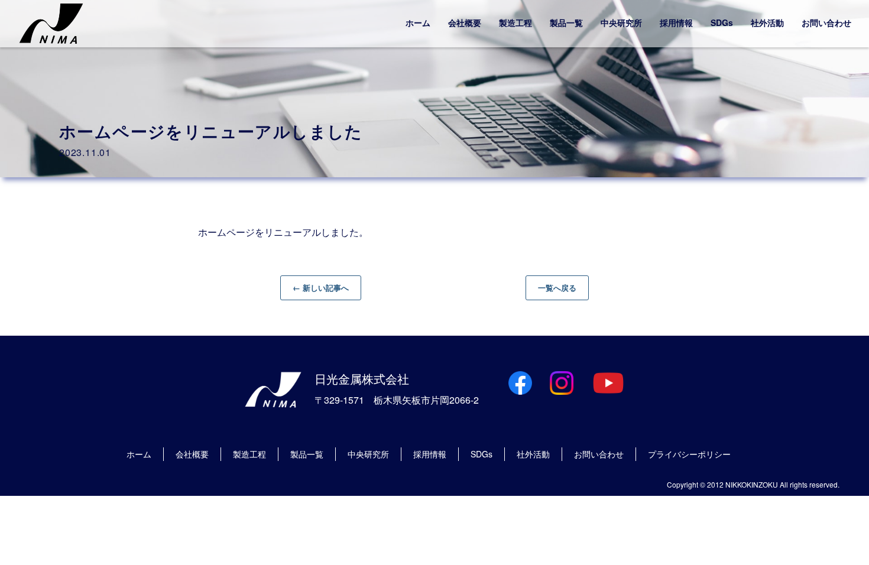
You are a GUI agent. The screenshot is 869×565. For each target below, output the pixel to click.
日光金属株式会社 (361, 378)
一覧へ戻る (557, 287)
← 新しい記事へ (321, 287)
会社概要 (464, 22)
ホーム (418, 22)
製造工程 (515, 22)
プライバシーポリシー (689, 454)
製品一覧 (566, 22)
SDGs (722, 22)
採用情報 (676, 22)
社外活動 (767, 22)
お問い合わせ (826, 22)
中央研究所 (621, 22)
